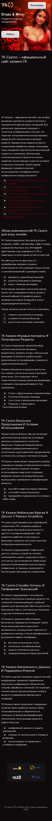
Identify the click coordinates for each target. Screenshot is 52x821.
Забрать (10, 34)
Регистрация (37, 5)
